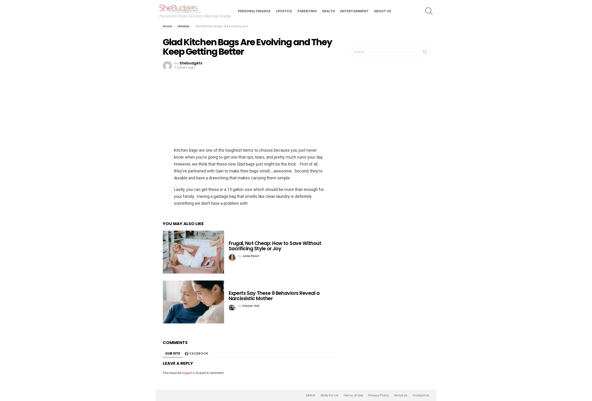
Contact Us (421, 395)
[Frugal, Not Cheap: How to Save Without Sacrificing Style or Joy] (193, 252)
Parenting (307, 11)
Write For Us (329, 395)
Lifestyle (284, 11)
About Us (382, 11)
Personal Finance (254, 11)
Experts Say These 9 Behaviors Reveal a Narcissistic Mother (274, 296)
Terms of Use (353, 395)
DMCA (310, 395)
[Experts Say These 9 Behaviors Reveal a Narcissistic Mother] (193, 301)
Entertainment (354, 11)
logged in (188, 373)
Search (424, 53)
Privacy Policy (378, 395)
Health (328, 11)
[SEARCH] (429, 11)
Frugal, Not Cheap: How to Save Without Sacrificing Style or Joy (275, 246)
